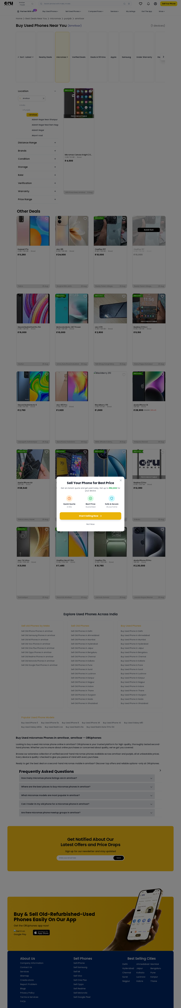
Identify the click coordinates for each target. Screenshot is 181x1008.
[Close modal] (120, 480)
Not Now (90, 524)
